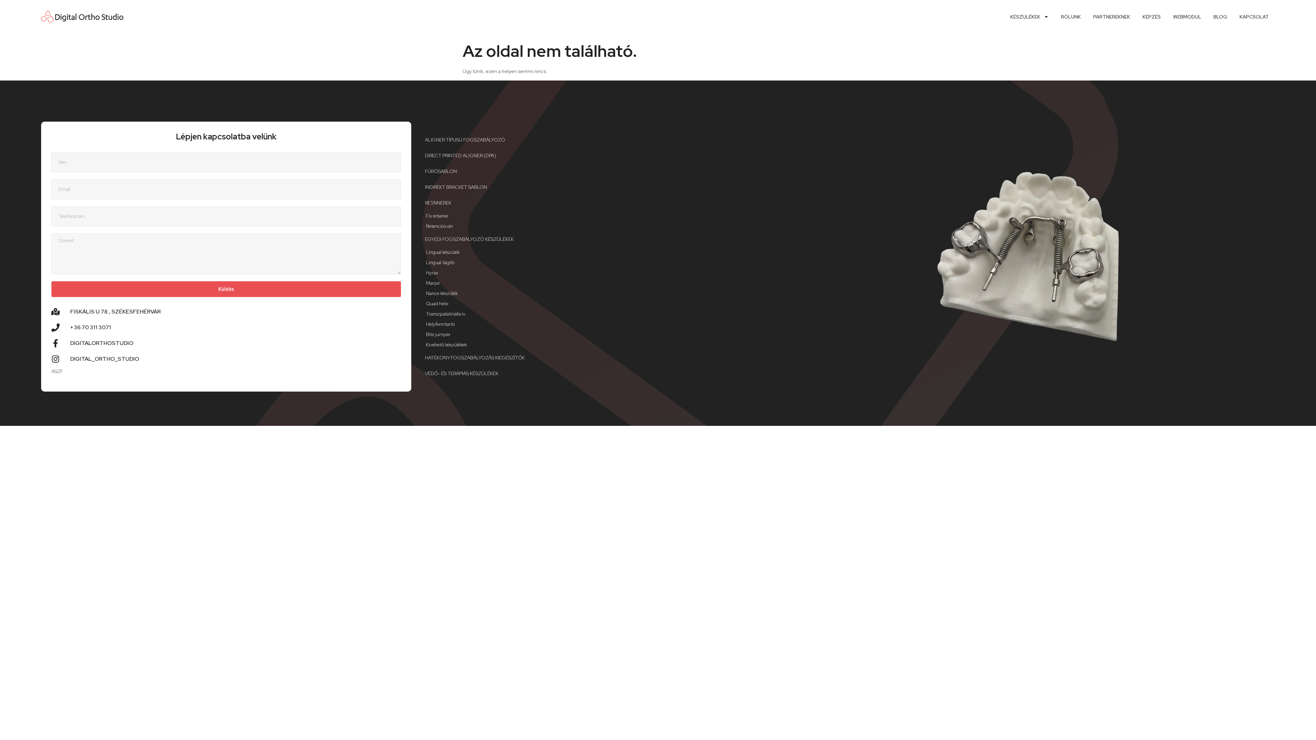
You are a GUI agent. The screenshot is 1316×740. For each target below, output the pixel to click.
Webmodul (1187, 17)
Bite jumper (438, 334)
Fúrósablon (441, 171)
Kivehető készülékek (446, 345)
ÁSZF (57, 371)
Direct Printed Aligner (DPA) (460, 155)
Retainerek (438, 203)
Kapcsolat (1254, 17)
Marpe (433, 283)
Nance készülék (442, 293)
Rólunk (1071, 17)
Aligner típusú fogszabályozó (465, 140)
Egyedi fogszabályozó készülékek (469, 239)
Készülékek (1025, 17)
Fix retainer (437, 216)
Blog (1220, 17)
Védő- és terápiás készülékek (461, 373)
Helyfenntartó (440, 324)
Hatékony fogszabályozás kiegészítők (475, 358)
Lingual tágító (440, 262)
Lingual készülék (443, 252)
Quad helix (437, 303)
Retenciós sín (439, 226)
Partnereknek (1111, 17)
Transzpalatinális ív (445, 314)
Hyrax (432, 273)
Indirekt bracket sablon (456, 187)
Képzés (1152, 17)
